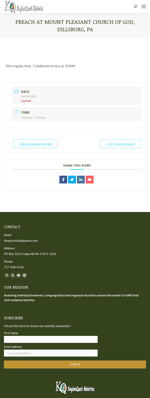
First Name (11, 333)
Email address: (13, 346)
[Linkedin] (81, 179)
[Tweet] (72, 179)
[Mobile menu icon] (143, 6)
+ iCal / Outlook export (120, 144)
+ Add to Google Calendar (35, 144)
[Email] (90, 179)
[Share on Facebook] (63, 179)
